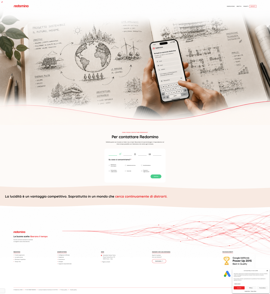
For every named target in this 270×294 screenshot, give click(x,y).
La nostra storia (19, 257)
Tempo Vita (18, 261)
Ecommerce (61, 259)
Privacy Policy (253, 291)
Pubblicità (61, 257)
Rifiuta (250, 288)
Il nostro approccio (19, 255)
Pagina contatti (106, 262)
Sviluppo (60, 261)
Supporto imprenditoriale (65, 264)
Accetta (239, 288)
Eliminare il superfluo (20, 259)
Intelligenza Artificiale (64, 255)
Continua (156, 176)
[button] (267, 270)
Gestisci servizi (237, 283)
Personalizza (262, 288)
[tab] (120, 154)
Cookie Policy (247, 291)
